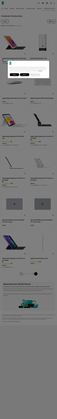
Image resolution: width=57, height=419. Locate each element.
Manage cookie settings (35, 74)
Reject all (24, 74)
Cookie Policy (40, 70)
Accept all (14, 74)
